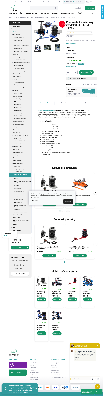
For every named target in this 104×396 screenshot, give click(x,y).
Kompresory (16, 54)
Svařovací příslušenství (19, 141)
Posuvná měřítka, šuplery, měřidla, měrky (21, 221)
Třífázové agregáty (18, 40)
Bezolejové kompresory (19, 59)
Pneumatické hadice (19, 68)
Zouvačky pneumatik (19, 199)
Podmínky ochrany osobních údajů (59, 377)
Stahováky (16, 178)
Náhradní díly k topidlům (19, 87)
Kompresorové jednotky (19, 71)
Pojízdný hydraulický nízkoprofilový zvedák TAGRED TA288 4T (57, 326)
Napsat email (92, 93)
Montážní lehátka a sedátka (20, 212)
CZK (91, 2)
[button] (60, 210)
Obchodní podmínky (55, 375)
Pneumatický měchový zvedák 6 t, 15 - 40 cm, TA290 (41, 326)
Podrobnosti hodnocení (87, 32)
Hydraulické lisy (17, 160)
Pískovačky (16, 149)
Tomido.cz (18, 372)
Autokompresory (18, 202)
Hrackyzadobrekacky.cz (22, 365)
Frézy (14, 157)
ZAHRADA (15, 29)
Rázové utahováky (18, 65)
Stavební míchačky (18, 110)
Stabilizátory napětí (18, 48)
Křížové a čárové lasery (18, 152)
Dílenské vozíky (16, 73)
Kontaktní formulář (20, 273)
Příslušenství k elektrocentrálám (21, 51)
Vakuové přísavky (18, 113)
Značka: (69, 36)
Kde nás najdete (40, 1)
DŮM (14, 227)
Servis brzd (16, 185)
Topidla (15, 79)
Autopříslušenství (17, 171)
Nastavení (35, 200)
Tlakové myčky (16, 166)
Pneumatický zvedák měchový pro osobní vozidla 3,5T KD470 (72, 292)
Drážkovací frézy (18, 107)
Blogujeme (23, 1)
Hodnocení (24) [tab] (83, 103)
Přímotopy (16, 85)
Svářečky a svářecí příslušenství (20, 135)
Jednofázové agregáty (19, 37)
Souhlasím (68, 201)
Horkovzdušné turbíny (19, 82)
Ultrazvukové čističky (18, 215)
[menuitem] (13, 13)
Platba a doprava (51, 1)
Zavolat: (87, 90)
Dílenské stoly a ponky (18, 124)
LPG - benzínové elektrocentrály (21, 45)
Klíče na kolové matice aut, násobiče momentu (22, 182)
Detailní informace (71, 43)
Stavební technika (17, 96)
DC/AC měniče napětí (19, 191)
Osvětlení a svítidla (17, 146)
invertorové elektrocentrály (20, 43)
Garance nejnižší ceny (14, 1)
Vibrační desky (17, 104)
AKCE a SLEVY (16, 26)
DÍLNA (14, 31)
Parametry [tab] (64, 103)
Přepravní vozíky (17, 76)
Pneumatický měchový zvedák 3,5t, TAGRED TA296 (41, 292)
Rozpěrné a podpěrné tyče (20, 118)
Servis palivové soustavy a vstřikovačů (20, 206)
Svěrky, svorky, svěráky (18, 169)
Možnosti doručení (71, 66)
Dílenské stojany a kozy (18, 121)
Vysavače (15, 90)
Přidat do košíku (85, 72)
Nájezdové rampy (18, 209)
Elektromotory (16, 132)
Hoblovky (15, 155)
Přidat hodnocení (17, 247)
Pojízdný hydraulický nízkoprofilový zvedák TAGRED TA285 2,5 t (87, 292)
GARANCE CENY (17, 230)
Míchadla (16, 101)
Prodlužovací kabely (18, 163)
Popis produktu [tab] (44, 103)
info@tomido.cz (19, 265)
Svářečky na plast (18, 143)
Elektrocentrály (16, 34)
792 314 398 (18, 268)
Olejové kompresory (18, 57)
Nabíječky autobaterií (19, 194)
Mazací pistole (16, 217)
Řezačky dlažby (17, 99)
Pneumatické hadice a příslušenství (22, 62)
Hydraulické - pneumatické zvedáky (20, 175)
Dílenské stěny (16, 129)
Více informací (35, 197)
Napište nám (31, 1)
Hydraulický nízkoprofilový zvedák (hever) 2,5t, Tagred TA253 (56, 292)
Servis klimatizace (18, 188)
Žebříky (15, 127)
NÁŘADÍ (15, 224)
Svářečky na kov (17, 138)
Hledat (55, 8)
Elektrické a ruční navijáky (20, 115)
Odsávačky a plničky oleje (20, 196)
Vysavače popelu (18, 93)
